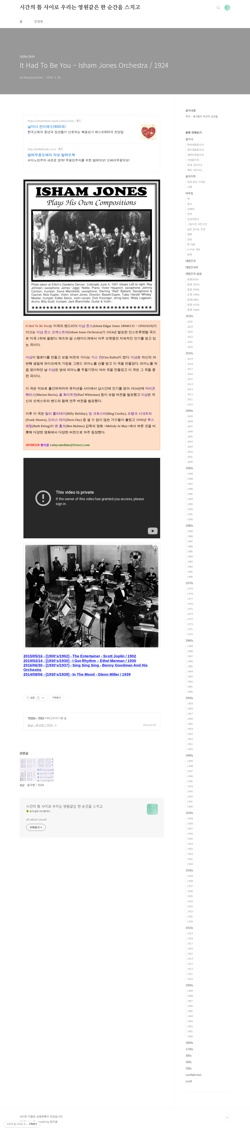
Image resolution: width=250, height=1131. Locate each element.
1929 (190, 876)
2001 (190, 456)
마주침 (189, 193)
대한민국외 (192, 267)
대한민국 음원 (194, 274)
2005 (190, 436)
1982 (190, 566)
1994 (190, 499)
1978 (190, 593)
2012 (190, 394)
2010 (190, 404)
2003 (190, 446)
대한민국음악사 (195, 155)
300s (189, 1055)
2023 (190, 331)
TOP (227, 1118)
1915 (190, 953)
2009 (190, 416)
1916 (190, 948)
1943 (190, 791)
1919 (190, 933)
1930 (190, 864)
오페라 (190, 209)
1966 (190, 661)
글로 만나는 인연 (196, 229)
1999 (190, 473)
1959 (190, 703)
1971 (190, 629)
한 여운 (191, 244)
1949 (190, 761)
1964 (190, 671)
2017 (190, 369)
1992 (190, 509)
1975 (190, 609)
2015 (190, 379)
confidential (193, 1075)
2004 (190, 441)
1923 (190, 906)
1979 (190, 588)
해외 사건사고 (194, 170)
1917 (190, 943)
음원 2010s (193, 284)
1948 (190, 766)
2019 (190, 359)
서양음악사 (193, 160)
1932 (190, 854)
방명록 (38, 21)
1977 (190, 598)
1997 (190, 484)
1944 (190, 786)
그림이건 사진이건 (197, 224)
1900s (189, 985)
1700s (189, 1049)
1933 (190, 849)
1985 (190, 551)
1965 (190, 666)
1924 (41, 718)
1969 (190, 646)
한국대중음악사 (195, 144)
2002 (190, 451)
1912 (190, 969)
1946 (190, 776)
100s (189, 1068)
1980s (189, 525)
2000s (189, 411)
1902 (190, 1026)
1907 (190, 1001)
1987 (190, 541)
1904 (190, 1016)
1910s (189, 928)
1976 (190, 604)
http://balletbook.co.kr (42, 149)
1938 (190, 823)
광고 (189, 204)
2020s (189, 316)
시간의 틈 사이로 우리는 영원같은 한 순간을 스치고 (80, 7)
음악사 (189, 139)
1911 (190, 974)
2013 (190, 389)
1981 (190, 571)
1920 (190, 921)
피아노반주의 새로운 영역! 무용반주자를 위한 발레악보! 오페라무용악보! (78, 160)
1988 (190, 536)
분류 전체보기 (194, 132)
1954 (190, 729)
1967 (190, 656)
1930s (189, 813)
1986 (190, 546)
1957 (190, 713)
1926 (190, 891)
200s (189, 1062)
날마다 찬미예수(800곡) (47, 126)
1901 (190, 1031)
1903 (190, 1021)
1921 (190, 916)
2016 (190, 374)
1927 (190, 886)
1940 (190, 806)
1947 (190, 771)
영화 (189, 234)
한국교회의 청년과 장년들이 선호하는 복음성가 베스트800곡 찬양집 (76, 132)
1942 (190, 796)
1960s (189, 640)
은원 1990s (193, 294)
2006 (190, 431)
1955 (190, 723)
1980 (190, 576)
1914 (190, 958)
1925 (190, 896)
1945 (190, 781)
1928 (190, 881)
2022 (190, 337)
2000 (190, 462)
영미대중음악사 (195, 150)
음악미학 (191, 176)
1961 (190, 686)
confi (189, 1081)
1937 (190, 828)
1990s (189, 468)
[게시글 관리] (43, 698)
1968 (190, 651)
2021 (190, 342)
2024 (190, 326)
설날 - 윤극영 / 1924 (40, 725)
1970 (190, 634)
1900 (190, 1036)
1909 (190, 991)
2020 (190, 347)
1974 (190, 614)
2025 (190, 321)
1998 (190, 478)
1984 (190, 556)
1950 (190, 749)
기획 (189, 187)
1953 (190, 734)
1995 (190, 494)
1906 (190, 1006)
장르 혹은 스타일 (196, 182)
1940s (189, 755)
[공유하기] (38, 698)
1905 (190, 1011)
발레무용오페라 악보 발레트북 (51, 155)
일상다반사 (193, 219)
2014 (190, 384)
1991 (190, 514)
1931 (190, 859)
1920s (31, 718)
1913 (190, 963)
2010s (189, 353)
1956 (190, 718)
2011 (190, 399)
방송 (189, 239)
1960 (190, 691)
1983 (190, 561)
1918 (190, 938)
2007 (190, 426)
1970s (189, 583)
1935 (190, 838)
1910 (190, 979)
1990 (190, 519)
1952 (190, 739)
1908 (190, 996)
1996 (190, 489)
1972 (190, 624)
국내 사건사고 (194, 165)
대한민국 (191, 261)
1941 (190, 801)
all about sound (36, 819)
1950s (189, 698)
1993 (190, 504)
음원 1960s (193, 309)
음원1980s (193, 299)
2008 (190, 421)
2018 (190, 364)
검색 (218, 8)
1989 (190, 531)
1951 (190, 744)
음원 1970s (193, 304)
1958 (190, 708)
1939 (190, 818)
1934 (190, 843)
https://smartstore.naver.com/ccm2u (51, 121)
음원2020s (193, 279)
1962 (190, 681)
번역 (189, 254)
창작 (189, 214)
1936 (190, 833)
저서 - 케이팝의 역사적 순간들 (202, 116)
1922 (190, 911)
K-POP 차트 (193, 249)
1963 (190, 676)
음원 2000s (193, 289)
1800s (189, 1043)
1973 (190, 619)
